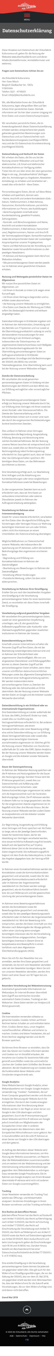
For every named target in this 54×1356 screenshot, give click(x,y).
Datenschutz (21, 1336)
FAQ (43, 1336)
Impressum (34, 1336)
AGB (11, 1336)
